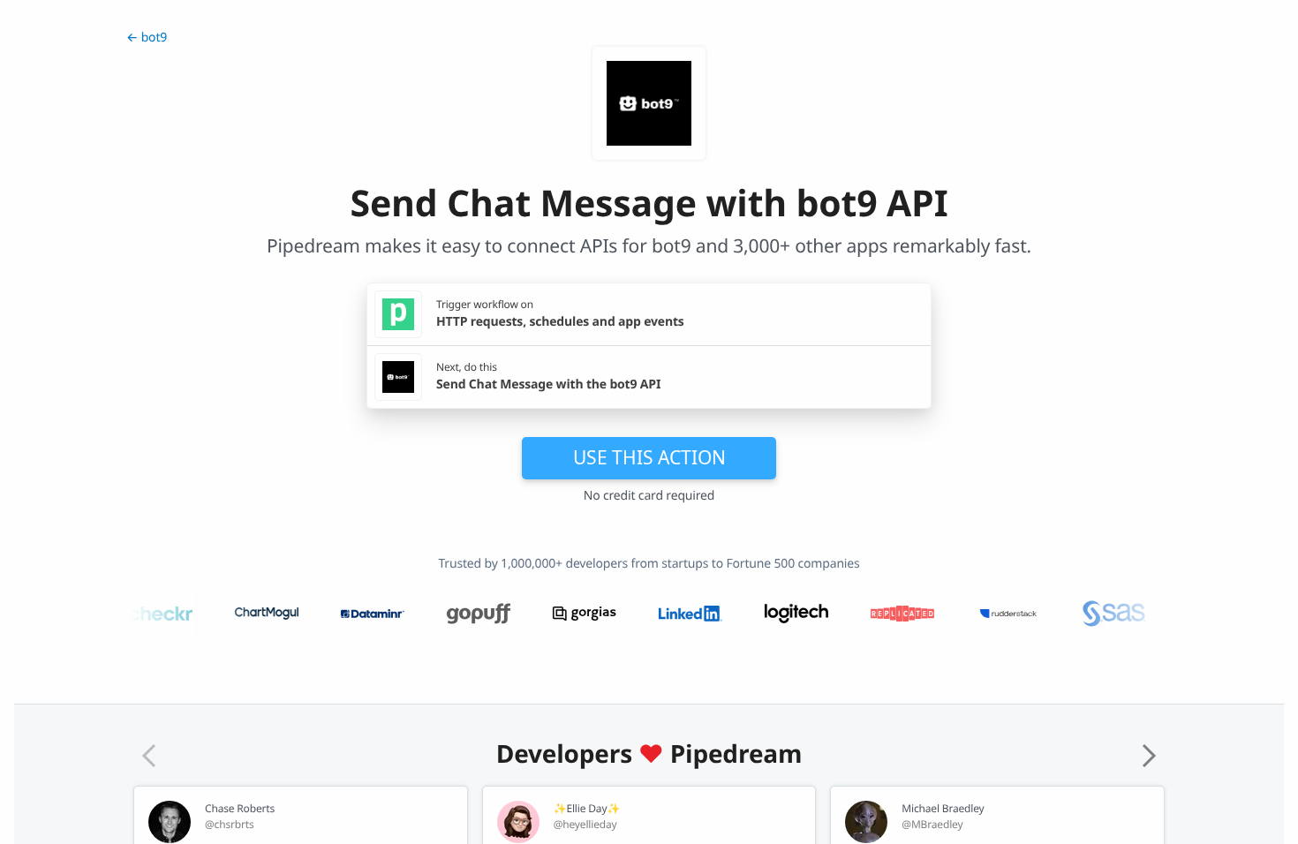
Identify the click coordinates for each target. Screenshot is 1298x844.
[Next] (1149, 756)
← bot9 (146, 37)
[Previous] (149, 756)
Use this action (649, 457)
